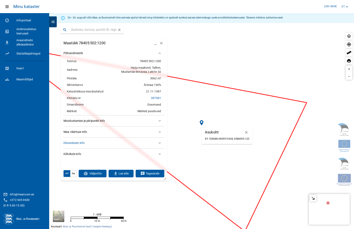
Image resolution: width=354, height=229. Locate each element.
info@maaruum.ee (22, 194)
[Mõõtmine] (349, 52)
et (343, 6)
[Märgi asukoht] (349, 44)
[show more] (159, 53)
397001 (156, 98)
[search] (64, 30)
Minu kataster (26, 6)
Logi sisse (330, 6)
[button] (24, 68)
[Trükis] (349, 60)
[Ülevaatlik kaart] (313, 198)
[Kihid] (349, 36)
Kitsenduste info (74, 143)
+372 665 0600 (20, 200)
